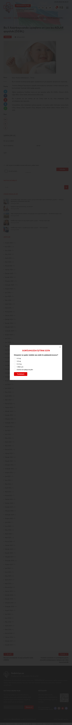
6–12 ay (19, 364)
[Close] (60, 347)
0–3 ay (19, 358)
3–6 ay (19, 361)
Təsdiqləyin (20, 374)
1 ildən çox (20, 367)
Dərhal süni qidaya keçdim (25, 369)
